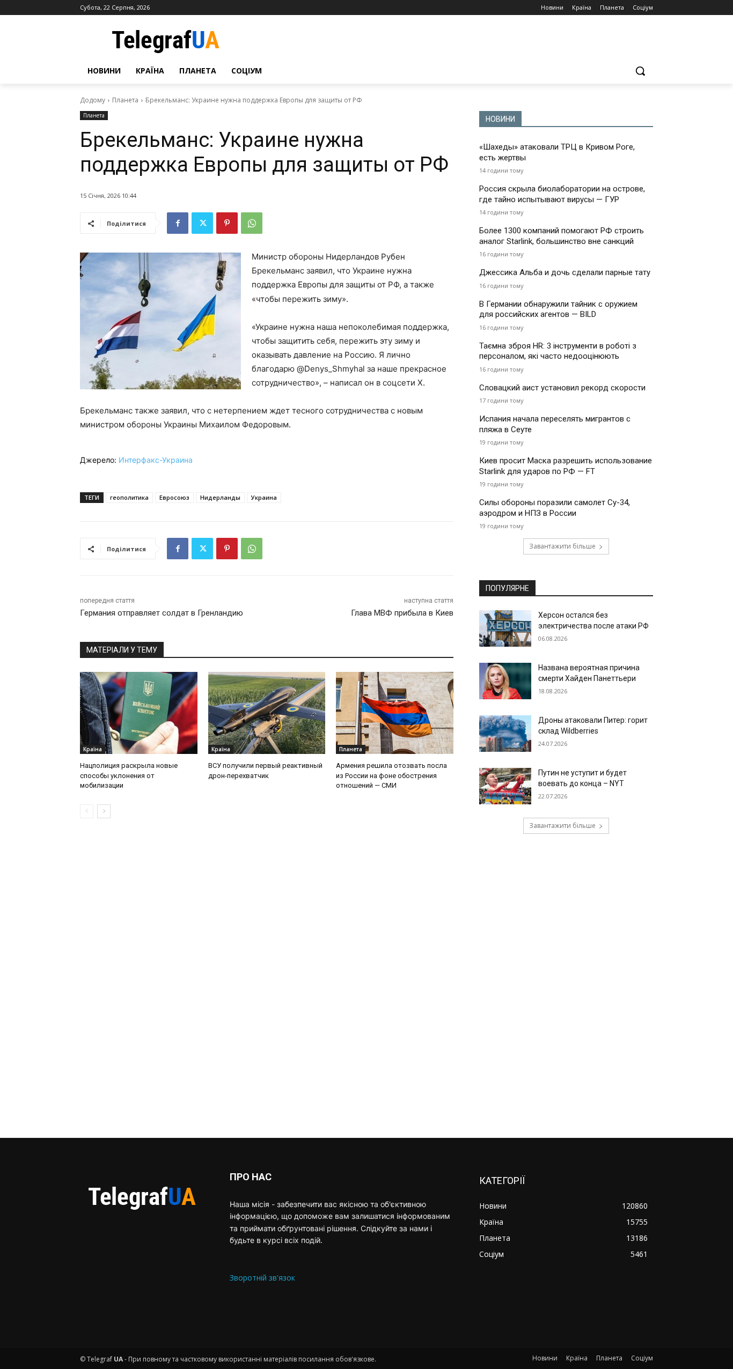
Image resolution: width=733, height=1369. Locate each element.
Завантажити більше (562, 546)
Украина (264, 497)
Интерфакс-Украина (156, 459)
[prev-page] (86, 811)
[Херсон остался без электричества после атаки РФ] (505, 628)
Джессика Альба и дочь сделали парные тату (564, 272)
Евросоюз (174, 497)
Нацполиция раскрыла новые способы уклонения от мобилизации (129, 775)
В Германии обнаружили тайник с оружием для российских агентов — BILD (558, 309)
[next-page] (104, 811)
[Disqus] (266, 978)
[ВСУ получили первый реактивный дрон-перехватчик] (267, 713)
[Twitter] (202, 223)
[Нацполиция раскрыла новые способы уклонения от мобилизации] (138, 713)
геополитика (129, 497)
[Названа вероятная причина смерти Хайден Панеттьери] (505, 681)
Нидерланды (220, 497)
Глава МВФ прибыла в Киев (402, 613)
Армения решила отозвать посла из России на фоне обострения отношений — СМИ (391, 775)
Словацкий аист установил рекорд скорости (562, 388)
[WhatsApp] (251, 223)
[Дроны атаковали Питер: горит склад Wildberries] (505, 733)
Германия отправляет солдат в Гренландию (161, 613)
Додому (92, 100)
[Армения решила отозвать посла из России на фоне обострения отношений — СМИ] (394, 713)
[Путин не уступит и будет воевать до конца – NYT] (505, 786)
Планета (125, 100)
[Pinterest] (227, 223)
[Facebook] (177, 223)
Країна (92, 749)
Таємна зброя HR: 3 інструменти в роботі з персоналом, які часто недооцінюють (557, 351)
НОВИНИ (500, 119)
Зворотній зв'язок (262, 1277)
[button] (640, 71)
